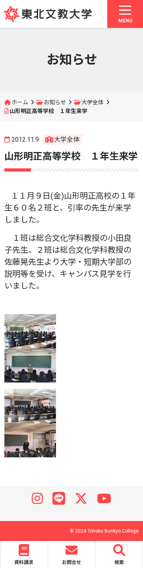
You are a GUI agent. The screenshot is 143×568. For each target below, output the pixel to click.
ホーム (20, 102)
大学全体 (92, 102)
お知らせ (55, 102)
